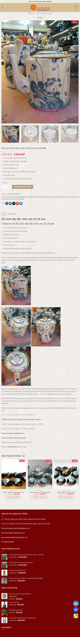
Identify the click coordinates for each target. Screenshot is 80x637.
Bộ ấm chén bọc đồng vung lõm (40, 492)
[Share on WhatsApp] (3, 203)
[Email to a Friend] (13, 203)
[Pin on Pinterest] (17, 203)
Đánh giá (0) (12, 214)
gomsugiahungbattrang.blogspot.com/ (14, 537)
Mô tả (4, 214)
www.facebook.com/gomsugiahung (13, 438)
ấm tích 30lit (28, 197)
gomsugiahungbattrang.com (15, 533)
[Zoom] (4, 121)
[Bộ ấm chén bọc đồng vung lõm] (40, 474)
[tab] (4, 214)
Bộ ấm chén (41, 13)
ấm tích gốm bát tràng (54, 197)
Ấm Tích (49, 13)
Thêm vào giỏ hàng (22, 187)
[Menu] (2, 7)
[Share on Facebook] (6, 203)
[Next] (74, 72)
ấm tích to (21, 199)
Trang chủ (31, 13)
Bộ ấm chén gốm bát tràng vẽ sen (13, 492)
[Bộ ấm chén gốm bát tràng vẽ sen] (13, 474)
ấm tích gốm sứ (66, 197)
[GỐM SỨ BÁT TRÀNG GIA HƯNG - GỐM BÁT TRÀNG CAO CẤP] (40, 7)
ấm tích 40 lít (36, 197)
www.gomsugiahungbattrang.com (13, 433)
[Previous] (5, 72)
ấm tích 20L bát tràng (18, 197)
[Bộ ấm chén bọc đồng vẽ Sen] (66, 474)
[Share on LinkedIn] (20, 203)
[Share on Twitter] (10, 203)
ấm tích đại (44, 197)
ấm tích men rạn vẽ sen (10, 199)
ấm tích (9, 197)
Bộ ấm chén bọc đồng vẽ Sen (66, 492)
